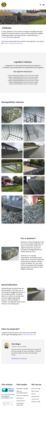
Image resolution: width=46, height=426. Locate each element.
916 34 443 (24, 358)
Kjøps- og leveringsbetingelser (22, 392)
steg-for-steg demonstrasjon (13, 43)
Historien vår (35, 399)
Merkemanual (35, 396)
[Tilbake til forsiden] (3, 4)
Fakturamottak (20, 401)
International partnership (20, 404)
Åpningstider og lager (22, 388)
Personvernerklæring (22, 395)
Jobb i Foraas (35, 391)
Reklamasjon (20, 398)
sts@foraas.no (15, 358)
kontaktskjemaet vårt (28, 334)
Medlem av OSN (35, 402)
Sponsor (33, 394)
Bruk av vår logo (35, 388)
